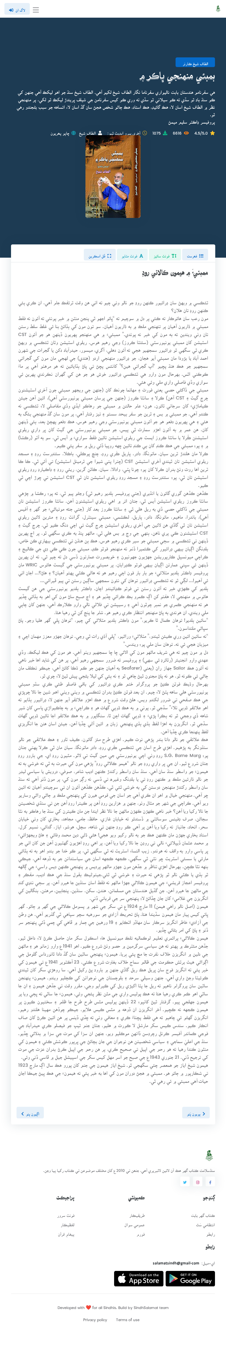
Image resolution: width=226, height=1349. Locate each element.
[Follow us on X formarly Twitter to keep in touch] (185, 1182)
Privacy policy (95, 1318)
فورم (140, 1232)
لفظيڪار (67, 1223)
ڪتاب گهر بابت (203, 1213)
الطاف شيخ (87, 131)
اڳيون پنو (32, 1112)
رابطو (210, 1232)
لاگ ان (20, 8)
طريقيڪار (137, 1213)
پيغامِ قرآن (66, 1232)
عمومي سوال (134, 1223)
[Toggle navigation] (36, 9)
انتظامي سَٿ (205, 1223)
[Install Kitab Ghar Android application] (190, 1276)
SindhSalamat (146, 1306)
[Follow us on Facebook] (210, 1182)
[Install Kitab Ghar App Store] (138, 1276)
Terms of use (127, 1318)
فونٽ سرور (65, 1213)
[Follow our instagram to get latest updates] (197, 1182)
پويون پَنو (193, 1112)
